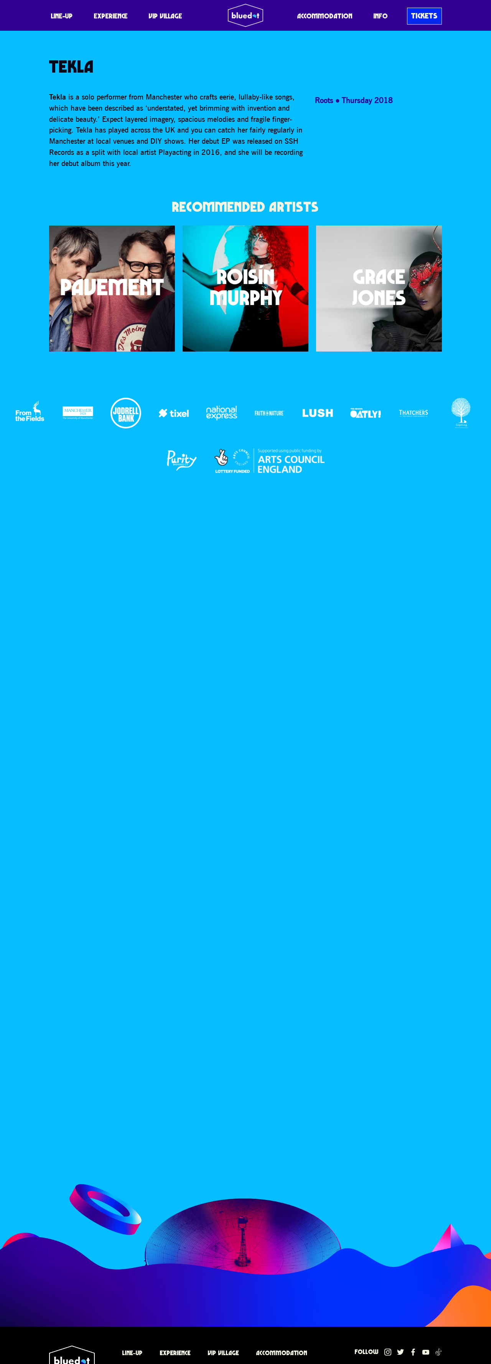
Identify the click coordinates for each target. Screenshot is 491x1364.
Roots (324, 100)
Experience (111, 16)
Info (381, 16)
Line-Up (62, 16)
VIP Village (165, 16)
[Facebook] (413, 1352)
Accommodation (325, 16)
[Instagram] (387, 1352)
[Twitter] (400, 1352)
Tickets (424, 16)
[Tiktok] (438, 1352)
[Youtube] (425, 1352)
